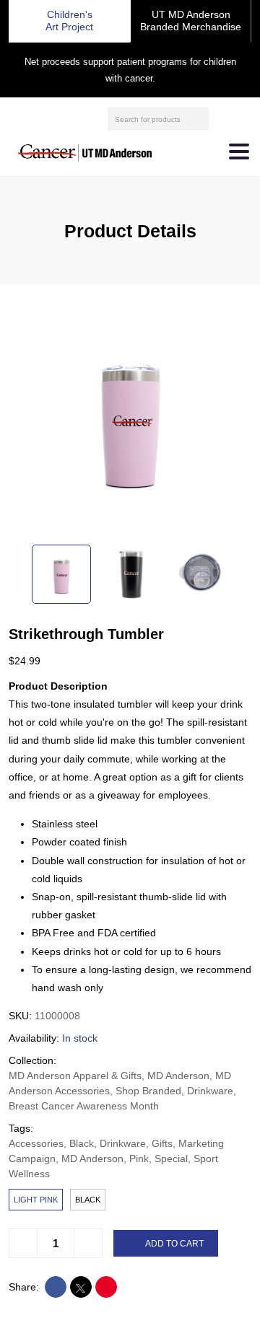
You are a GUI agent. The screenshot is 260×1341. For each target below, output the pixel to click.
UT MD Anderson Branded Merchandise (190, 20)
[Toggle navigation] (239, 151)
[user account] (221, 119)
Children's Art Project (69, 20)
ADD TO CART (174, 1244)
